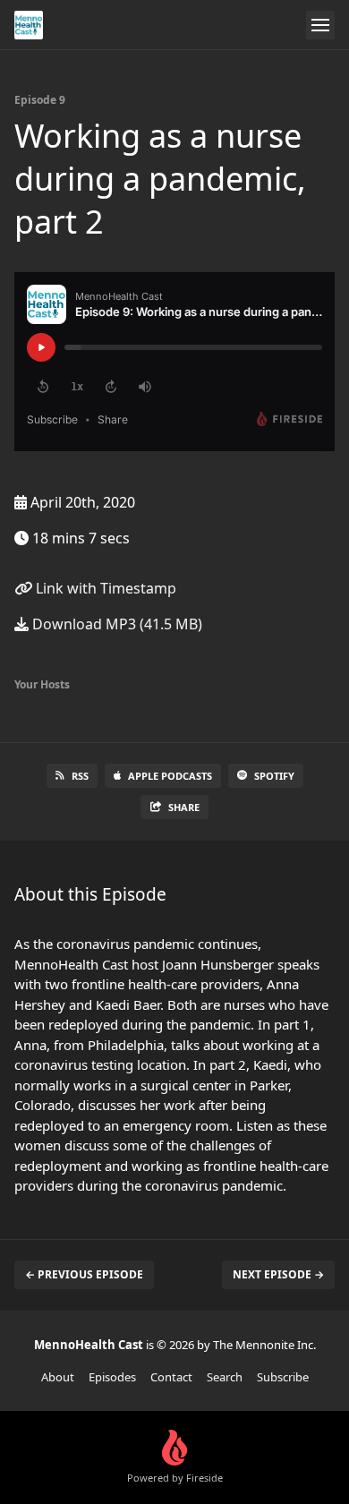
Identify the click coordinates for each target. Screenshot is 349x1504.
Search (225, 1377)
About (57, 1377)
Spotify (274, 775)
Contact (171, 1377)
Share (184, 807)
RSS (80, 775)
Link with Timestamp (104, 588)
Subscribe (283, 1377)
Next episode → (278, 1274)
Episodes (112, 1377)
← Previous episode (84, 1274)
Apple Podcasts (170, 775)
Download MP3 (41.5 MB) (115, 624)
